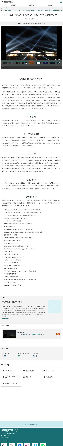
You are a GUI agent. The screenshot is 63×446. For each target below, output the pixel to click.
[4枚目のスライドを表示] (52, 62)
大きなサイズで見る (3, 67)
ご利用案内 (13, 5)
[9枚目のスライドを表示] (24, 62)
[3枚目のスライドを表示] (45, 62)
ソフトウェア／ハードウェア (29, 10)
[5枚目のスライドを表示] (58, 62)
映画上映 (50, 5)
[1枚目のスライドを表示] (31, 62)
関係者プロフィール (57, 10)
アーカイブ (8, 371)
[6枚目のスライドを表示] (4, 62)
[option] (31, 43)
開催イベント (32, 5)
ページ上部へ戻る (30, 424)
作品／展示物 (8, 10)
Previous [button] (7, 67)
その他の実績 (47, 10)
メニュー (61, 2)
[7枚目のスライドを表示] (11, 62)
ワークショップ (17, 10)
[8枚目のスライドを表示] (17, 62)
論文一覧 (40, 10)
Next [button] (10, 67)
